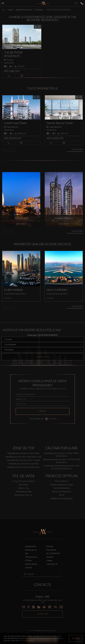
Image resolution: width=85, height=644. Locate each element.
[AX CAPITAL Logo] (43, 3)
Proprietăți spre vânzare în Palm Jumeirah (23, 460)
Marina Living (23, 488)
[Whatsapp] (44, 607)
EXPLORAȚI (21, 224)
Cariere (49, 560)
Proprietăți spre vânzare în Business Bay (23, 467)
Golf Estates (23, 484)
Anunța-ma (43, 357)
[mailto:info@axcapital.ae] (23, 607)
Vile (26, 553)
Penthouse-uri (31, 550)
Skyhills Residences (61, 488)
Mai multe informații (26, 640)
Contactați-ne (52, 564)
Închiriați (49, 546)
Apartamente (30, 546)
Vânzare (28, 567)
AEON (61, 495)
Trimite (42, 411)
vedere (7, 298)
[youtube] (61, 607)
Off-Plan (28, 560)
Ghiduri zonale (31, 564)
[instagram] (49, 607)
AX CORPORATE (53, 553)
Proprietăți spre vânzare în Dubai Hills (23, 464)
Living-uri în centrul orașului (23, 481)
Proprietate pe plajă (23, 491)
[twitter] (33, 607)
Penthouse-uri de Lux (23, 495)
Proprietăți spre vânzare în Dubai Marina (23, 453)
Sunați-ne (42, 614)
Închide (76, 638)
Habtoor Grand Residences (62, 498)
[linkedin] (39, 607)
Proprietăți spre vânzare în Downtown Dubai (24, 457)
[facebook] (28, 607)
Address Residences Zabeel (61, 484)
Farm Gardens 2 (61, 481)
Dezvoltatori (51, 550)
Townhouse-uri (31, 557)
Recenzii (49, 557)
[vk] (55, 607)
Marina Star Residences (61, 491)
